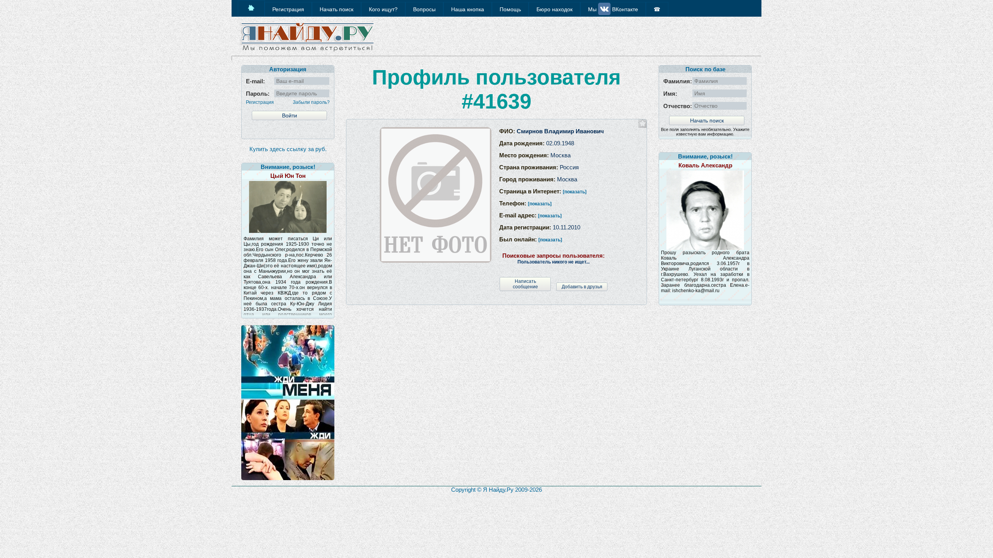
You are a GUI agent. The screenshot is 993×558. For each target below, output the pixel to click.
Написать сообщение (525, 284)
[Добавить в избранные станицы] (642, 123)
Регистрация (260, 102)
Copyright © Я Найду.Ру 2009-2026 (496, 489)
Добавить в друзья (582, 286)
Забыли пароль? (311, 102)
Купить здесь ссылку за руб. (288, 149)
